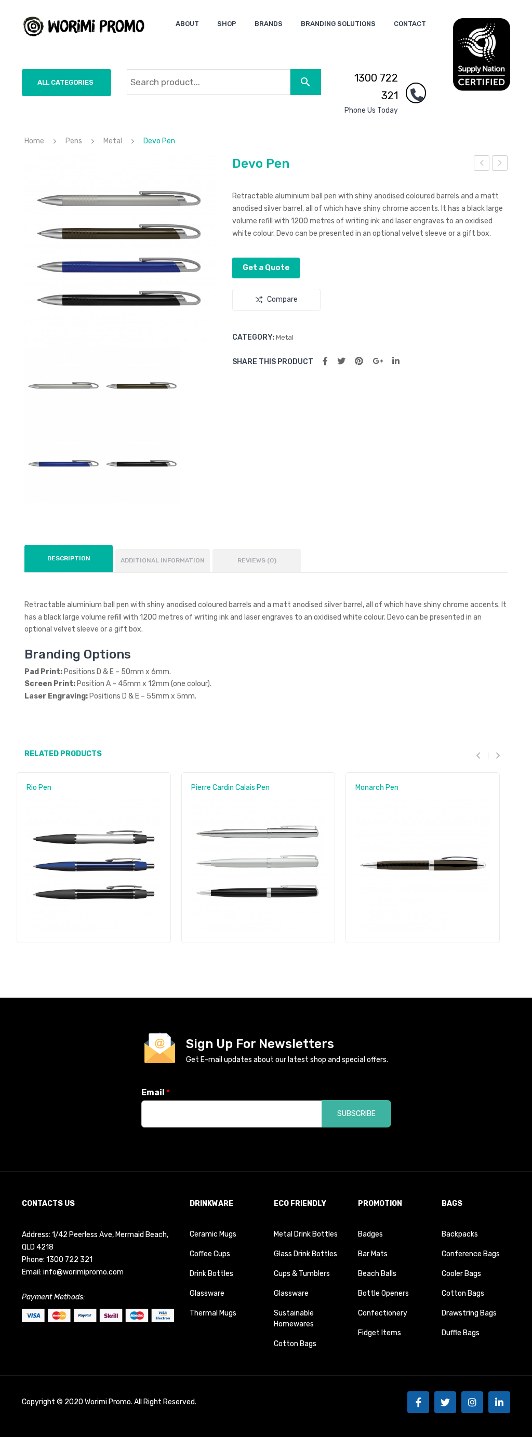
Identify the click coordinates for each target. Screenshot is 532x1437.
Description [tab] (68, 558)
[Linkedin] (499, 1402)
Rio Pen (38, 787)
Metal (112, 141)
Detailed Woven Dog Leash (500, 164)
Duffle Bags (461, 1332)
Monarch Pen (376, 787)
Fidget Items (379, 1332)
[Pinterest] (359, 361)
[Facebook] (325, 361)
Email (155, 1092)
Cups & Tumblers (302, 1273)
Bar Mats (373, 1254)
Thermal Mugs (213, 1313)
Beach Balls (377, 1273)
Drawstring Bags (469, 1313)
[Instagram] (472, 1402)
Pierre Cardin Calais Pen (230, 787)
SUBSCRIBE (356, 1113)
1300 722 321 (376, 87)
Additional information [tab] (163, 560)
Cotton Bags (295, 1343)
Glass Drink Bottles (305, 1254)
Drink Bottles (211, 1273)
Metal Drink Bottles (306, 1234)
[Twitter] (341, 361)
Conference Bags (471, 1254)
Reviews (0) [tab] (256, 560)
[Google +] (378, 361)
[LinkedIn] (396, 361)
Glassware (207, 1293)
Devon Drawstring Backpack (482, 164)
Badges (370, 1234)
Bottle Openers (383, 1293)
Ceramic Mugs (213, 1234)
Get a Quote (266, 267)
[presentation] (482, 755)
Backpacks (460, 1234)
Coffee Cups (210, 1254)
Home (34, 141)
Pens (73, 141)
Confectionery (382, 1313)
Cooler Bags (461, 1273)
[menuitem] (187, 23)
